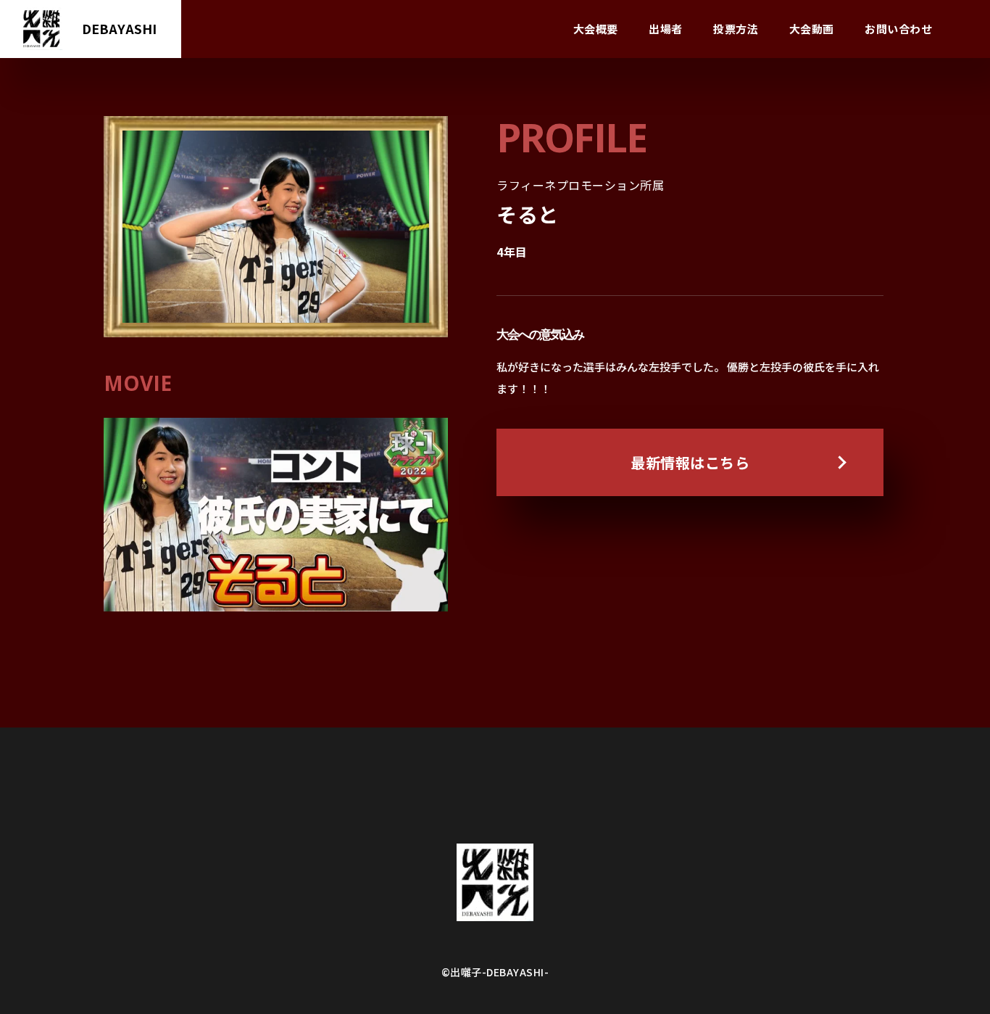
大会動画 (811, 28)
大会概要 (595, 28)
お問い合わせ (898, 28)
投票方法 (735, 28)
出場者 (666, 28)
